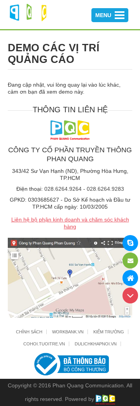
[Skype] (130, 243)
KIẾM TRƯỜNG (108, 331)
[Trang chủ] (130, 278)
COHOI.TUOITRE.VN (44, 344)
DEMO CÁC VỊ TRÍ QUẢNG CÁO (54, 53)
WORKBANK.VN (68, 331)
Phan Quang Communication (88, 385)
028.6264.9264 (63, 189)
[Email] (130, 260)
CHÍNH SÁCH (29, 331)
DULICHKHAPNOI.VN (96, 344)
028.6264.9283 (105, 189)
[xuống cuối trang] (130, 295)
